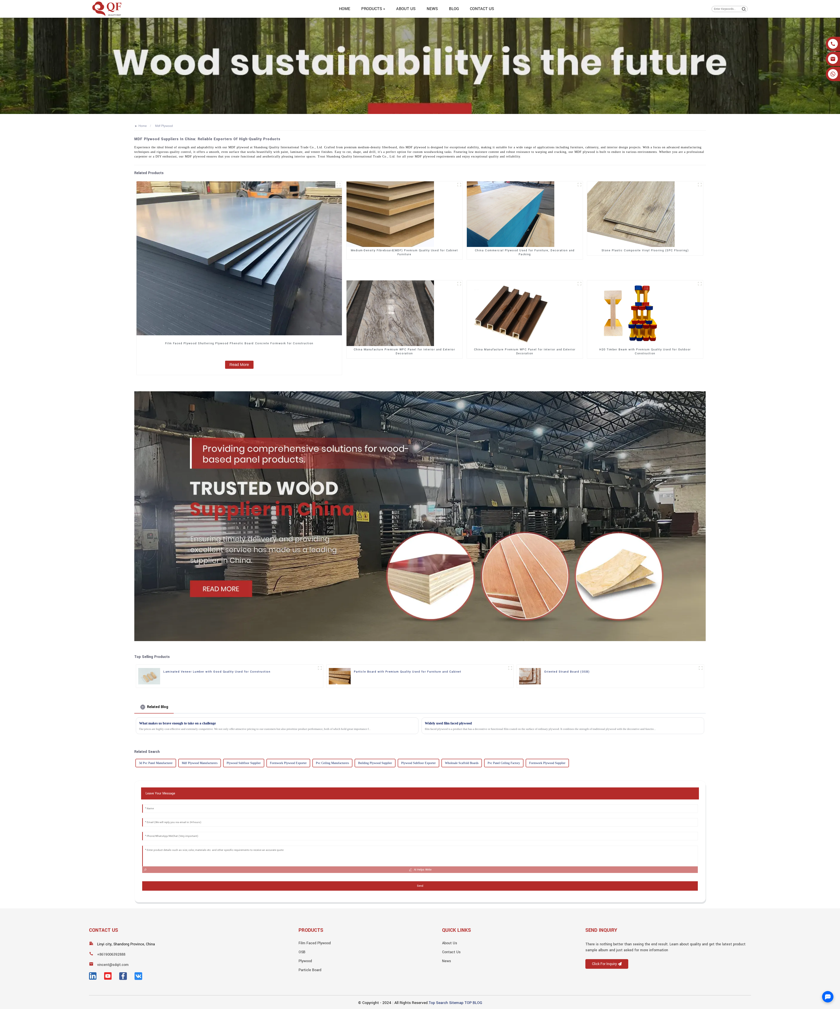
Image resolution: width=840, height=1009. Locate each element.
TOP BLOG (473, 1003)
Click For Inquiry (604, 964)
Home (142, 126)
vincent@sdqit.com (113, 964)
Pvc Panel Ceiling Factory (504, 763)
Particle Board (310, 969)
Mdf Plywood (164, 126)
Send (420, 886)
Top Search (438, 1003)
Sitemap (456, 1003)
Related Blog (157, 706)
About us (449, 943)
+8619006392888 (111, 954)
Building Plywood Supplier (375, 763)
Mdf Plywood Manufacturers (199, 763)
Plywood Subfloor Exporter (418, 763)
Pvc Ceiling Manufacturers (332, 763)
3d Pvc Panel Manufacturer (156, 763)
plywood (305, 961)
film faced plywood (315, 943)
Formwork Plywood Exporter (288, 763)
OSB (302, 952)
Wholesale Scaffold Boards (461, 763)
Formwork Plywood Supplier (547, 763)
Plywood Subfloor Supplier (244, 763)
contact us (451, 952)
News (446, 961)
